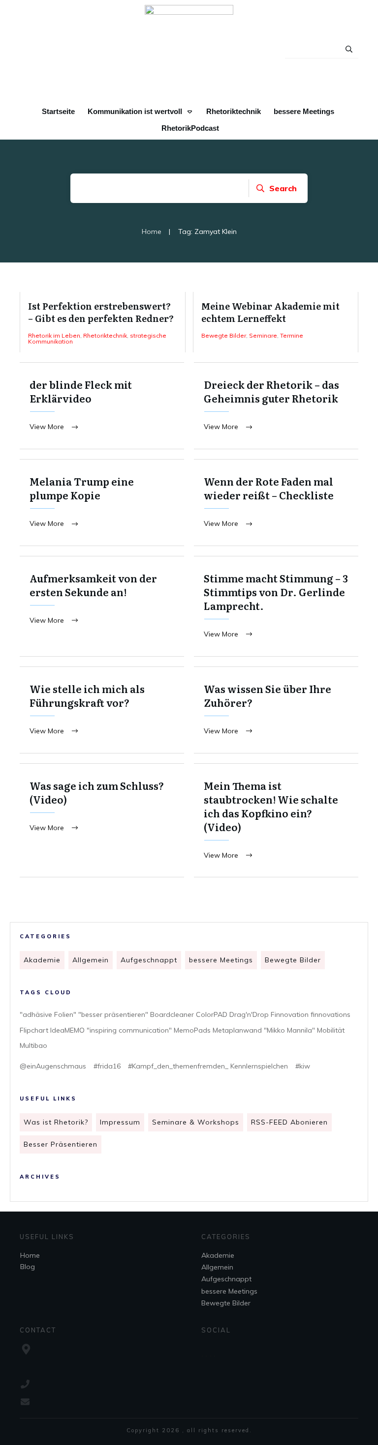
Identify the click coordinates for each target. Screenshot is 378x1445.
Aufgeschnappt (149, 959)
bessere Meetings (221, 959)
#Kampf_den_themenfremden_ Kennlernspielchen (208, 1066)
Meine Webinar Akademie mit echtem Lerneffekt (275, 322)
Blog (27, 1266)
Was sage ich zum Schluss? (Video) (102, 820)
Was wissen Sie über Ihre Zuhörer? (276, 710)
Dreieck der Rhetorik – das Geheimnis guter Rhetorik (276, 406)
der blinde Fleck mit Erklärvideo (102, 406)
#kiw (302, 1066)
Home (30, 1255)
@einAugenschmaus (53, 1066)
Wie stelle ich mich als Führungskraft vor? (102, 710)
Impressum (120, 1122)
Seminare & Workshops (195, 1122)
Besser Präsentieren (60, 1144)
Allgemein (90, 959)
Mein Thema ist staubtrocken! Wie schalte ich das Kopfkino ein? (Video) (276, 820)
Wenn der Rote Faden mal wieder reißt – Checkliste (276, 503)
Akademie (42, 959)
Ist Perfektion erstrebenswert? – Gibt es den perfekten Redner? (102, 322)
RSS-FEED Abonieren (289, 1122)
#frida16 (107, 1066)
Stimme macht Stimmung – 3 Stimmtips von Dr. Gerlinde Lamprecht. (276, 606)
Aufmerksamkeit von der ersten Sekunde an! (102, 606)
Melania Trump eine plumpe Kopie (102, 503)
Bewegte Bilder (293, 959)
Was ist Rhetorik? (56, 1122)
